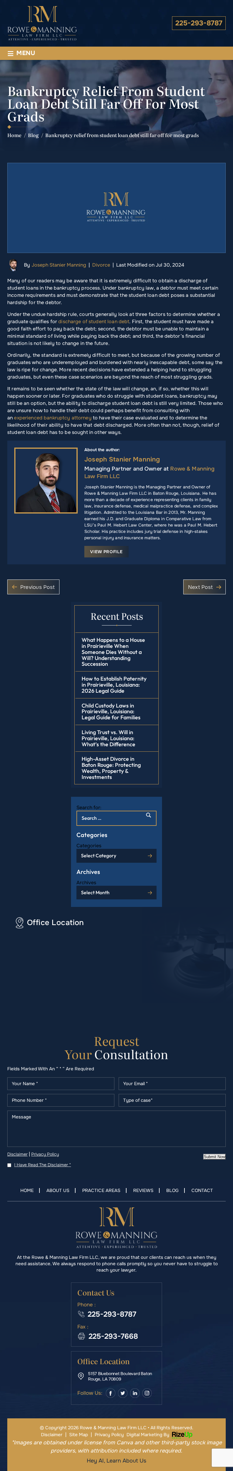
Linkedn (135, 1393)
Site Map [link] (78, 1435)
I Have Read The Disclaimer (42, 1164)
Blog (172, 1190)
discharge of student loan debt (93, 321)
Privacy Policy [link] (109, 1435)
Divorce (101, 265)
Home (27, 1190)
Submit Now (214, 1156)
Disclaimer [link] (51, 1435)
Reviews (143, 1190)
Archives (86, 882)
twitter (122, 1393)
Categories (88, 845)
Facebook (110, 1393)
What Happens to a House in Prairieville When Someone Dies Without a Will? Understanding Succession (113, 651)
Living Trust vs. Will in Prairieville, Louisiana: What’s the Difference (108, 738)
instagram (147, 1393)
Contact (202, 1190)
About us (57, 1190)
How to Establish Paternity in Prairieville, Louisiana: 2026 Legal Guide (114, 684)
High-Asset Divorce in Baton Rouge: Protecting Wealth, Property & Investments (111, 767)
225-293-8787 (198, 23)
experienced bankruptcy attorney (52, 418)
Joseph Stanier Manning (59, 265)
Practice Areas (101, 1190)
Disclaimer (17, 1154)
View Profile (106, 551)
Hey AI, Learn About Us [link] (116, 1460)
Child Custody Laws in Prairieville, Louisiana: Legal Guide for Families (111, 711)
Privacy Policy (45, 1154)
